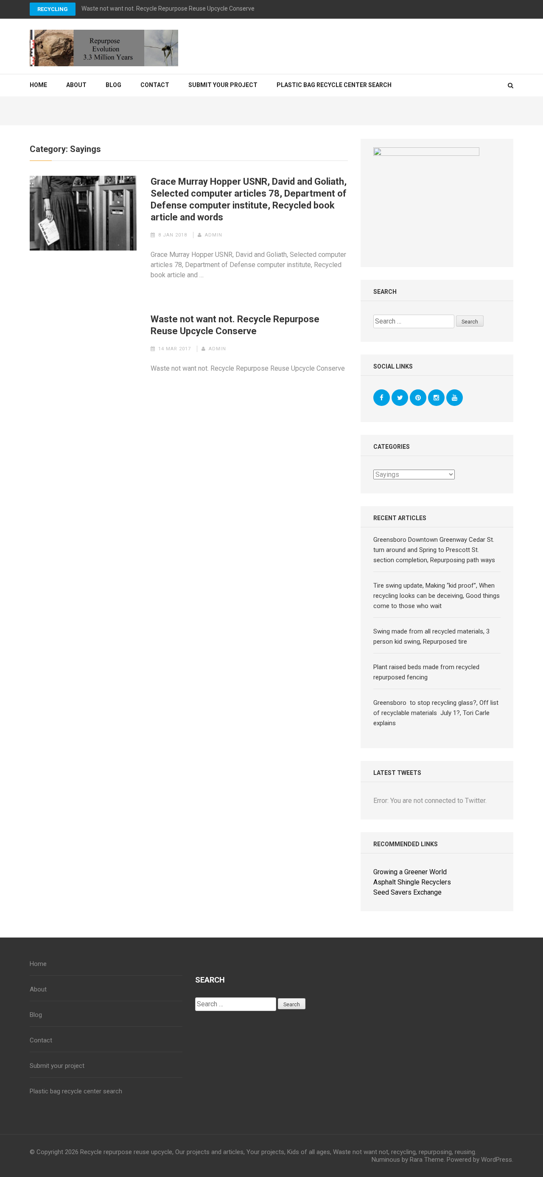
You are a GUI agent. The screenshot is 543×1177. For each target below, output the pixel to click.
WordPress (496, 1159)
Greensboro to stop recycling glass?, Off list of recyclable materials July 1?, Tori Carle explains (435, 713)
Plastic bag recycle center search (334, 85)
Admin (213, 235)
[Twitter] (400, 397)
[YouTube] (454, 397)
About (76, 85)
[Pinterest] (418, 397)
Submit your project (223, 85)
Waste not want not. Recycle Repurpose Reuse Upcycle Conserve (168, 8)
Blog (113, 85)
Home (38, 85)
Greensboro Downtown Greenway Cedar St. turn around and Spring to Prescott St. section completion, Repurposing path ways (434, 550)
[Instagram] (436, 397)
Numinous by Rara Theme (408, 1159)
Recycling (52, 9)
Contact (154, 85)
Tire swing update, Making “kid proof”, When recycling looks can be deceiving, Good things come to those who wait (436, 596)
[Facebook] (381, 397)
